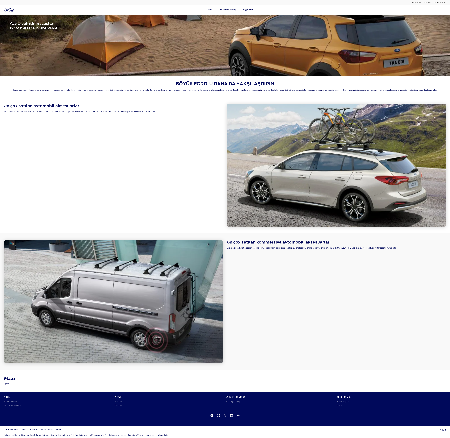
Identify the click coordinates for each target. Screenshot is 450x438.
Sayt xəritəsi (26, 429)
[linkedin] (231, 415)
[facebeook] (211, 415)
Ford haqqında (343, 402)
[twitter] (225, 415)
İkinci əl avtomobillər (13, 405)
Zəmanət (118, 405)
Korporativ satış (10, 402)
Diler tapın (427, 2)
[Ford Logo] (9, 10)
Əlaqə (339, 405)
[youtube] (238, 415)
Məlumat (119, 402)
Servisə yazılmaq (233, 402)
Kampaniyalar (416, 2)
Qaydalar (35, 429)
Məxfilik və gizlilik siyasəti (51, 429)
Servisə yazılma (439, 2)
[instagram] (218, 415)
